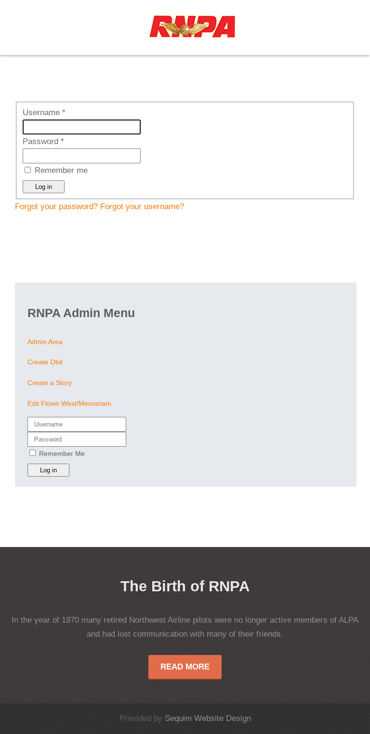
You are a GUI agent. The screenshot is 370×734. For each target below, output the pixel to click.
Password (43, 141)
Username (44, 112)
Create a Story (49, 383)
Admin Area (45, 342)
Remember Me (62, 453)
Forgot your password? (57, 206)
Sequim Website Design (208, 718)
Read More (185, 666)
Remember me (61, 170)
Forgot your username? (142, 206)
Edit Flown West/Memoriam (69, 403)
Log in (43, 186)
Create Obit (45, 362)
